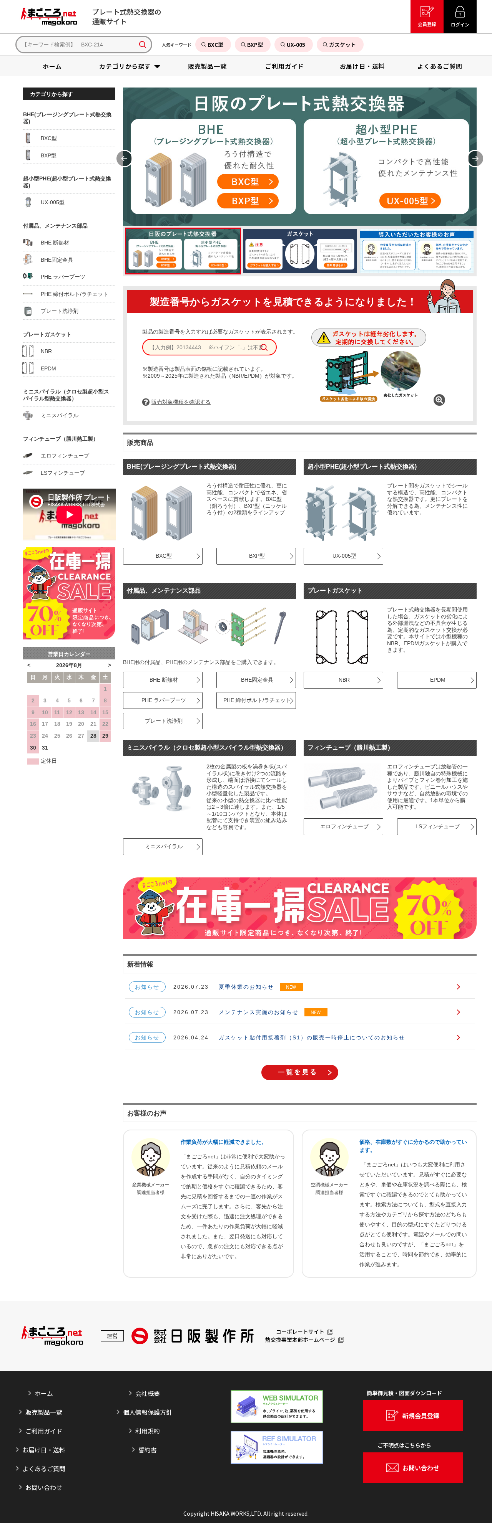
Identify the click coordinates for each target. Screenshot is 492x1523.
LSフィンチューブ (434, 826)
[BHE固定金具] (194, 627)
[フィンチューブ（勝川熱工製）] (342, 789)
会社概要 (147, 1393)
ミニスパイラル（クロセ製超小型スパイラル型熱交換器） (207, 747)
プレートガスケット (335, 590)
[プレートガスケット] (342, 637)
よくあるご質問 (43, 1468)
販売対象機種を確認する (181, 402)
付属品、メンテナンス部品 (164, 590)
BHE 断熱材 (160, 680)
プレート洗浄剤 (160, 721)
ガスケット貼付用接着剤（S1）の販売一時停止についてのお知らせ (312, 1037)
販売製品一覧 (43, 1412)
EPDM (434, 680)
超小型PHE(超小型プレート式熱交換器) (362, 466)
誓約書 (147, 1450)
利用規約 (147, 1431)
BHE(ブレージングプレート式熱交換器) (181, 466)
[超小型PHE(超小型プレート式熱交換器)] (342, 513)
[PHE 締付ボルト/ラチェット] (281, 627)
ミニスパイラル (160, 846)
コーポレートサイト (300, 1331)
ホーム (44, 1393)
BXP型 (253, 556)
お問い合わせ (43, 1487)
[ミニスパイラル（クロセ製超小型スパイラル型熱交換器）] (161, 789)
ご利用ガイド (43, 1431)
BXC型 (160, 556)
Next (475, 158)
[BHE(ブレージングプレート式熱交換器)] (161, 513)
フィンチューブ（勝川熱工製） (351, 747)
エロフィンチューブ (341, 826)
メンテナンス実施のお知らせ (259, 1012)
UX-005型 (341, 556)
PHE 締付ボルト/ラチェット (253, 700)
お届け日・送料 (43, 1450)
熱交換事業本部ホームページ (300, 1339)
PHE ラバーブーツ (160, 700)
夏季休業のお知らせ (246, 987)
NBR (341, 680)
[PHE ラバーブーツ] (240, 627)
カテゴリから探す (51, 94)
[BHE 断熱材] (149, 627)
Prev (124, 158)
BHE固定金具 (253, 680)
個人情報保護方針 (147, 1412)
